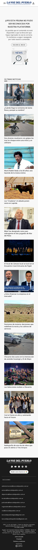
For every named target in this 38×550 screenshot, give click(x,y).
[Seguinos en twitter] (19, 467)
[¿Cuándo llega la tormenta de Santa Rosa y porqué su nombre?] (19, 95)
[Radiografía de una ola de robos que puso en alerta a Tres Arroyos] (19, 432)
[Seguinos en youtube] (15, 467)
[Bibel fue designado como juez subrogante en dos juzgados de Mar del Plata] (19, 218)
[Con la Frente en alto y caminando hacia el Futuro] (19, 402)
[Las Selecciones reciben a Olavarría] (19, 374)
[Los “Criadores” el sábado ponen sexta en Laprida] (19, 188)
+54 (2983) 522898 (19, 527)
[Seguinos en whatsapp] (12, 467)
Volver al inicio (19, 45)
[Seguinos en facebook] (26, 467)
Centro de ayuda (19, 536)
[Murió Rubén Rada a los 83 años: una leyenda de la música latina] (19, 158)
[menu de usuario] (33, 3)
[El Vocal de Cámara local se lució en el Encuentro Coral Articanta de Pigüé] (19, 251)
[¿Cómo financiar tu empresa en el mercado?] (19, 281)
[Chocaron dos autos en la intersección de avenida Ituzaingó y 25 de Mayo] (19, 344)
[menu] (5, 3)
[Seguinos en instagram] (23, 467)
